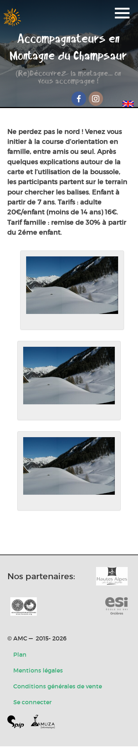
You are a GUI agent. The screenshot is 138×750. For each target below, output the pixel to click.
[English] (128, 102)
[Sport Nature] (116, 606)
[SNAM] (23, 606)
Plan (19, 654)
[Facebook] (78, 98)
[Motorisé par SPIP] (18, 723)
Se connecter (32, 702)
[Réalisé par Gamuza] (43, 723)
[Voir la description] (72, 290)
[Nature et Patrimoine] (112, 576)
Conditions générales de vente (57, 686)
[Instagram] (96, 98)
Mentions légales (38, 670)
